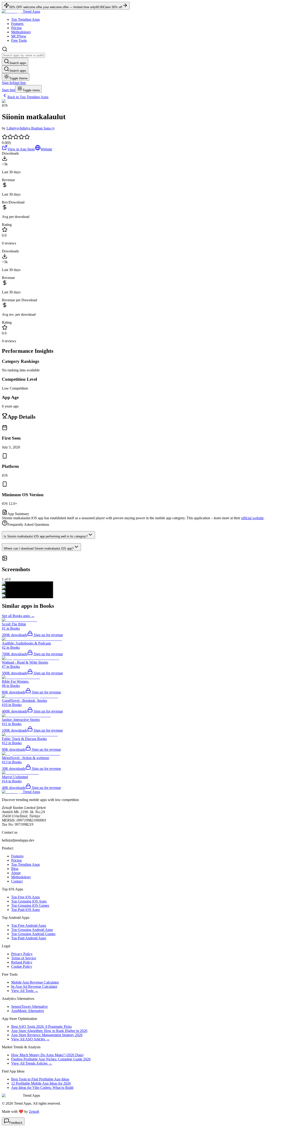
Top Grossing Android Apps (32, 930)
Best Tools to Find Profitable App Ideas (40, 1079)
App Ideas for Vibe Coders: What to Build (42, 1088)
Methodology (21, 32)
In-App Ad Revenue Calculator (34, 986)
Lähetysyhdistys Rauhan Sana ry (31, 128)
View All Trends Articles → (31, 1063)
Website (46, 149)
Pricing (16, 28)
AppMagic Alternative (27, 1011)
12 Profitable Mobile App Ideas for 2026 (41, 1083)
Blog (14, 869)
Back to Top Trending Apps (27, 97)
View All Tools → (24, 991)
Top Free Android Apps (28, 925)
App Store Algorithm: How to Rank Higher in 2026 (49, 1031)
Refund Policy (21, 962)
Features (17, 24)
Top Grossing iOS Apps (29, 901)
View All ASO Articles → (30, 1039)
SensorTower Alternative (29, 1006)
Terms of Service (23, 958)
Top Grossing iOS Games (30, 905)
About (15, 873)
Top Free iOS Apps (25, 897)
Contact (17, 881)
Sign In (7, 83)
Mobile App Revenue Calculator (35, 982)
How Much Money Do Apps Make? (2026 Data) (47, 1055)
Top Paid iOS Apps (25, 910)
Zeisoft (34, 1111)
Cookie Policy (21, 966)
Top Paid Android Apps (28, 938)
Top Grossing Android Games (33, 934)
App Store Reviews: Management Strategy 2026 (46, 1035)
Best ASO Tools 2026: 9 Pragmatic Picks (41, 1027)
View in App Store (21, 149)
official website (252, 518)
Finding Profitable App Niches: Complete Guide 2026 (51, 1059)
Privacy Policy (22, 954)
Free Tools (19, 40)
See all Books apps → (18, 616)
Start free (19, 83)
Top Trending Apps (25, 19)
